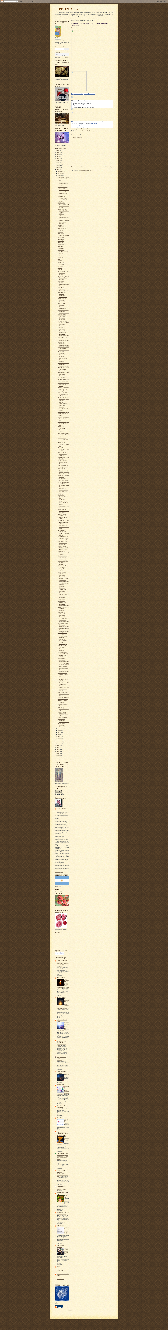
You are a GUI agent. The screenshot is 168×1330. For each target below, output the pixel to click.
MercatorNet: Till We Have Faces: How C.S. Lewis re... (63, 552)
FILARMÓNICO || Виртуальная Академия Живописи (63, 334)
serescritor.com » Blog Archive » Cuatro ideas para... (63, 694)
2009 (57, 757)
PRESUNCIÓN (61, 248)
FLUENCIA (60, 253)
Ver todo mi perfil (59, 872)
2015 (57, 745)
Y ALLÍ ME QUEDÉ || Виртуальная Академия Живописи (63, 669)
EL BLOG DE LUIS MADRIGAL (61, 1041)
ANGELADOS (61, 243)
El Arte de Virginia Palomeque (61, 1072)
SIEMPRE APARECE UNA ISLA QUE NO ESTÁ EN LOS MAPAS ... (63, 654)
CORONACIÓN (61, 250)
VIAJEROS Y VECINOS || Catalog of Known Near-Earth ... (63, 278)
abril (59, 738)
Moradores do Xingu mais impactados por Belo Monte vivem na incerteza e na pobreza (62, 1157)
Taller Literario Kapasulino (60, 1246)
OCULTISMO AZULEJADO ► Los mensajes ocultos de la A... (63, 283)
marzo (59, 740)
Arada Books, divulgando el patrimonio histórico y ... (63, 434)
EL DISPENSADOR (66, 9)
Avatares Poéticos (61, 1186)
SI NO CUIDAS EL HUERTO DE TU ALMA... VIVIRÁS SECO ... (63, 502)
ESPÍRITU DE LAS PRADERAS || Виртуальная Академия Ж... (62, 317)
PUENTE (60, 255)
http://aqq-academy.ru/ (77, 122)
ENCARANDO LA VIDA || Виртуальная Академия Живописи (63, 620)
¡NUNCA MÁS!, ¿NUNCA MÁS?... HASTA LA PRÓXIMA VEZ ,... (63, 533)
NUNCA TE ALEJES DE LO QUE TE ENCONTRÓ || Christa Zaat (63, 484)
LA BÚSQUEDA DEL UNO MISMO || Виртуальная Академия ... (62, 648)
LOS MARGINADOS (62, 960)
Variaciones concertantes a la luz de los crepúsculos (66, 1230)
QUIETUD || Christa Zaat (63, 379)
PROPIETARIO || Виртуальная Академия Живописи (63, 289)
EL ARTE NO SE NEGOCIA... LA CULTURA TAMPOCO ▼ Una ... (63, 199)
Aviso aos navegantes (61, 1214)
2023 (57, 156)
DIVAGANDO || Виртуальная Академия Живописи (63, 725)
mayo (59, 736)
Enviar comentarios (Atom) (86, 170)
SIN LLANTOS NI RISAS (66, 1138)
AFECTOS (60, 268)
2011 (57, 753)
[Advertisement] (86, 152)
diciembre (60, 171)
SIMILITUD (60, 257)
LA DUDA (60, 269)
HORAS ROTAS (61, 978)
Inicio (93, 167)
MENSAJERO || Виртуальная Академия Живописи (63, 329)
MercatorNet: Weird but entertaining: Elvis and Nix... (63, 217)
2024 (57, 154)
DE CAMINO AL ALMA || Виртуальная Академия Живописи (63, 369)
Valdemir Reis (60, 1118)
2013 (57, 749)
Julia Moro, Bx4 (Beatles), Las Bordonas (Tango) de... (63, 178)
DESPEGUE (60, 246)
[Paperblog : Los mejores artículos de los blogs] (59, 954)
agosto (59, 730)
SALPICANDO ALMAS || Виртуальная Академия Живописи (63, 625)
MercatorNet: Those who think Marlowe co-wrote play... (63, 689)
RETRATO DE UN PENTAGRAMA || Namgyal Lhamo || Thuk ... (62, 568)
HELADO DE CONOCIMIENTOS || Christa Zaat (63, 449)
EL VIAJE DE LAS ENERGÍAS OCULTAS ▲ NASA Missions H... (63, 548)
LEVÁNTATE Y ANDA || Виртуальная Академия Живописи (63, 311)
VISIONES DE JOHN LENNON (62, 229)
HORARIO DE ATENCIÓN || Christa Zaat (63, 709)
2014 (57, 747)
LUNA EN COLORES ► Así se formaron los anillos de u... (63, 394)
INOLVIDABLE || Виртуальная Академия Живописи (63, 660)
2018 (57, 165)
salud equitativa (62, 808)
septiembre (60, 728)
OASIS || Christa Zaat (62, 717)
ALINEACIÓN (61, 239)
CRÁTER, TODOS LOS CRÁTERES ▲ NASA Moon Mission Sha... (63, 538)
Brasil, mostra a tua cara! (63, 1212)
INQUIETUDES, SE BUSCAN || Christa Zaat (62, 462)
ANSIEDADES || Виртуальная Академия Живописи (63, 720)
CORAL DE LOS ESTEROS (61, 1171)
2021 (57, 160)
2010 (57, 755)
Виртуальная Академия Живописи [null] (83, 94)
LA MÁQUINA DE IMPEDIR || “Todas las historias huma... (63, 511)
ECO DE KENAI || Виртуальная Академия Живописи (63, 300)
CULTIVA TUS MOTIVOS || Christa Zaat (63, 496)
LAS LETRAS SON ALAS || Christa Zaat (63, 479)
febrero (59, 742)
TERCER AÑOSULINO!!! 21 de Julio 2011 (66, 1251)
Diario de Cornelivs (61, 997)
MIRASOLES (61, 264)
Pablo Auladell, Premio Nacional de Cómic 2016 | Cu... (63, 679)
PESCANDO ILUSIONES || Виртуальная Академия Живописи (63, 580)
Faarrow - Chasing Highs (63, 412)
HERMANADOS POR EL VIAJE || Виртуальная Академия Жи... (63, 608)
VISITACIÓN (61, 233)
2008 (57, 759)
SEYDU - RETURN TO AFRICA (63, 414)
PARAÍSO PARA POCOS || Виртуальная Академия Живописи (63, 629)
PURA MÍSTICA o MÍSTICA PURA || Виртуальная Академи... (62, 359)
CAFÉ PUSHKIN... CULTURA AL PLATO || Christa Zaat (63, 439)
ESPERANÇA (66, 1196)
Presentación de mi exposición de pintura (61, 1188)
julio (59, 732)
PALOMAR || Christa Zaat (63, 697)
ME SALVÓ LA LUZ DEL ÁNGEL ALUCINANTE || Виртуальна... (62, 635)
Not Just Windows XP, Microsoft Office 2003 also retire (62, 1175)
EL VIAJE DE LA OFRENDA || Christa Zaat (63, 714)
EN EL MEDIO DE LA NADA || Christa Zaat (63, 466)
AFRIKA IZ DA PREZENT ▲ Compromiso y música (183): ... (63, 429)
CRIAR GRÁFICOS (66, 1120)
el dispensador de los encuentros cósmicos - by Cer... (63, 183)
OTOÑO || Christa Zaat (63, 381)
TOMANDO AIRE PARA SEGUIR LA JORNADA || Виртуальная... (63, 597)
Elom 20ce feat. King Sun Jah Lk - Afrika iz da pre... (63, 423)
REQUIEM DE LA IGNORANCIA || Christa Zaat (62, 454)
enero (59, 743)
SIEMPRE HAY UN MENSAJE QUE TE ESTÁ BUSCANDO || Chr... (63, 491)
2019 (57, 164)
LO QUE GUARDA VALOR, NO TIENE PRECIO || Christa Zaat (63, 470)
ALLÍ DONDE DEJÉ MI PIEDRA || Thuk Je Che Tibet (63, 384)
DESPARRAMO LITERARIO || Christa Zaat (63, 444)
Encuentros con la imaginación (61, 1106)
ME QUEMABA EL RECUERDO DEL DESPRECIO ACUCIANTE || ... (62, 642)
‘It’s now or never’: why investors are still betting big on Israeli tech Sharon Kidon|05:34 (63, 964)
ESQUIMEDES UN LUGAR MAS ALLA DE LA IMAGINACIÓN (62, 1133)
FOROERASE (60, 1085)
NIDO (59, 259)
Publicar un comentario (77, 137)
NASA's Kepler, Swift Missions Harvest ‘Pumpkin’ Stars (62, 543)
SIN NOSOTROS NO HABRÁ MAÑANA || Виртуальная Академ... (63, 323)
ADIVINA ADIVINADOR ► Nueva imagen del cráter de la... (63, 399)
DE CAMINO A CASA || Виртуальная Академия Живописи (63, 374)
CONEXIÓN (60, 266)
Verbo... (59, 1266)
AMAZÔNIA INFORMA (63, 1153)
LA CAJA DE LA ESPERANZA (61, 226)
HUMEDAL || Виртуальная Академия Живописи (63, 353)
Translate (66, 57)
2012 (57, 751)
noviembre (60, 173)
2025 (57, 152)
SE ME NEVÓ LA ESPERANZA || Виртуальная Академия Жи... (62, 574)
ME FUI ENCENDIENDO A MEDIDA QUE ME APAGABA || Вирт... (63, 665)
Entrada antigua (109, 167)
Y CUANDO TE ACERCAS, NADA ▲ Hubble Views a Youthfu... (63, 405)
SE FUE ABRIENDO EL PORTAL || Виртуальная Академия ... (63, 586)
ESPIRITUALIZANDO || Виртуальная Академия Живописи (63, 364)
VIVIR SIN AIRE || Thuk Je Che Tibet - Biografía (63, 273)
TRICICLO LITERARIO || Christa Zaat (63, 476)
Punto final (59, 1108)
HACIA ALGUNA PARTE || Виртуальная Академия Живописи (63, 348)
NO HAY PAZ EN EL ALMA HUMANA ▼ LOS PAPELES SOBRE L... (63, 212)
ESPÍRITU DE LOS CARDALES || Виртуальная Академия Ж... (62, 306)
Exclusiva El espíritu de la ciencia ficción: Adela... (63, 684)
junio (59, 734)
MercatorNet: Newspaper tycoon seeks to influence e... (63, 222)
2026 (57, 150)
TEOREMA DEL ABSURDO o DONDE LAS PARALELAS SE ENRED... (63, 205)
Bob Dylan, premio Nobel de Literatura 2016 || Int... (63, 193)
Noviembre (59, 1060)
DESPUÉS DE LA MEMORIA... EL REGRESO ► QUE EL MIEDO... (63, 517)
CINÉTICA (60, 232)
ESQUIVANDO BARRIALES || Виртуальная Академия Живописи (63, 603)
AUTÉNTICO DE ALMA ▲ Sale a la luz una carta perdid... (63, 522)
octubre (59, 175)
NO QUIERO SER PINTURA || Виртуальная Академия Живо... (62, 295)
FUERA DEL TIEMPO (63, 251)
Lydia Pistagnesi (60, 1226)
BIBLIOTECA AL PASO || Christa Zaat (63, 458)
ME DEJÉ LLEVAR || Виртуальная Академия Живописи (63, 591)
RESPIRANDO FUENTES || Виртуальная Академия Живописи (63, 338)
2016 (57, 169)
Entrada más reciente (76, 167)
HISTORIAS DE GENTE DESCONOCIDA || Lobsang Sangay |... (63, 389)
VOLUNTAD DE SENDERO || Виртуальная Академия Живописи (63, 614)
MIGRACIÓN (61, 241)
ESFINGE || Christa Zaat (63, 699)
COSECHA (60, 260)
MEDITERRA (60, 1270)
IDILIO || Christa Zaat (62, 377)
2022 (57, 158)
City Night (66, 1074)
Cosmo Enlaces (60, 1279)
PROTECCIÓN (61, 244)
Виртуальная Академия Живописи (80, 28)
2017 (57, 167)
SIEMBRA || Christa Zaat (63, 473)
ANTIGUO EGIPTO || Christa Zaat (62, 701)
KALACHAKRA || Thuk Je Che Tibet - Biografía (63, 562)
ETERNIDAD (61, 237)
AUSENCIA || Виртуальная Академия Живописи (63, 343)
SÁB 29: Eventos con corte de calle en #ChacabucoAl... (62, 557)
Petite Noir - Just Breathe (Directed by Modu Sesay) (63, 418)
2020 (57, 162)
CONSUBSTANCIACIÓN (63, 235)
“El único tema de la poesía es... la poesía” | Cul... (63, 674)
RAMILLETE (61, 262)
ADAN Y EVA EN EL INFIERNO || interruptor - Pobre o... (63, 188)
